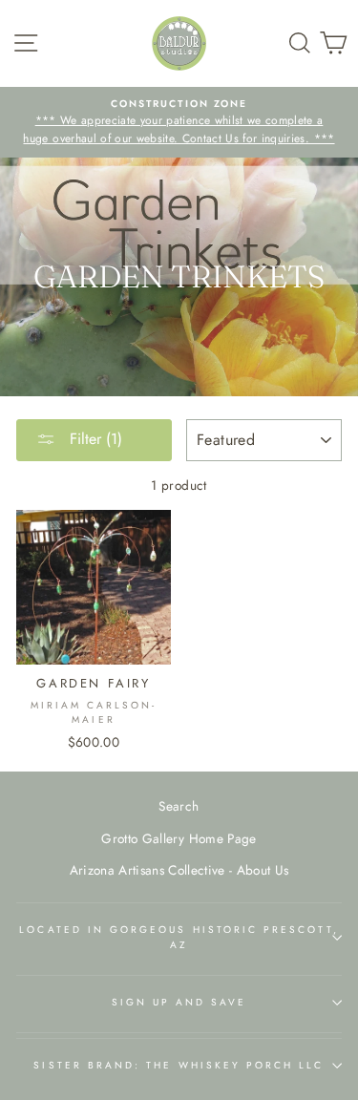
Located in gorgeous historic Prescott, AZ (178, 937)
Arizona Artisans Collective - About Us (179, 869)
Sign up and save (179, 1002)
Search (178, 805)
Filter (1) (93, 439)
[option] (179, 122)
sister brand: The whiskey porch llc (178, 1065)
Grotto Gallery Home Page (178, 838)
